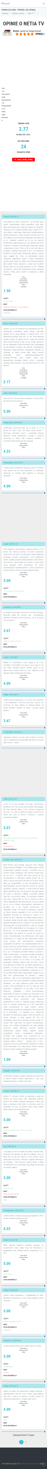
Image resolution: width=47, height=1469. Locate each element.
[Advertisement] (23, 61)
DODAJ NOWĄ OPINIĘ (25, 160)
